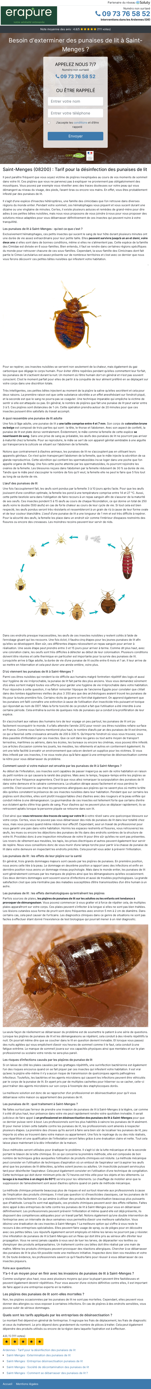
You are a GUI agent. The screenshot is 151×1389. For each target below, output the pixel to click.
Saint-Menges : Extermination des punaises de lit (39, 1355)
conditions (80, 122)
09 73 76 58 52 (125, 14)
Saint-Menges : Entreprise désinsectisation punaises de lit (45, 1361)
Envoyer (76, 136)
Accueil (7, 1384)
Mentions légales (27, 1384)
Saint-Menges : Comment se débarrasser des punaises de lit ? (47, 1373)
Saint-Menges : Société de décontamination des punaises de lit (48, 1367)
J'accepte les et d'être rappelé (77, 125)
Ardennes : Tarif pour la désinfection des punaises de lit (39, 1350)
